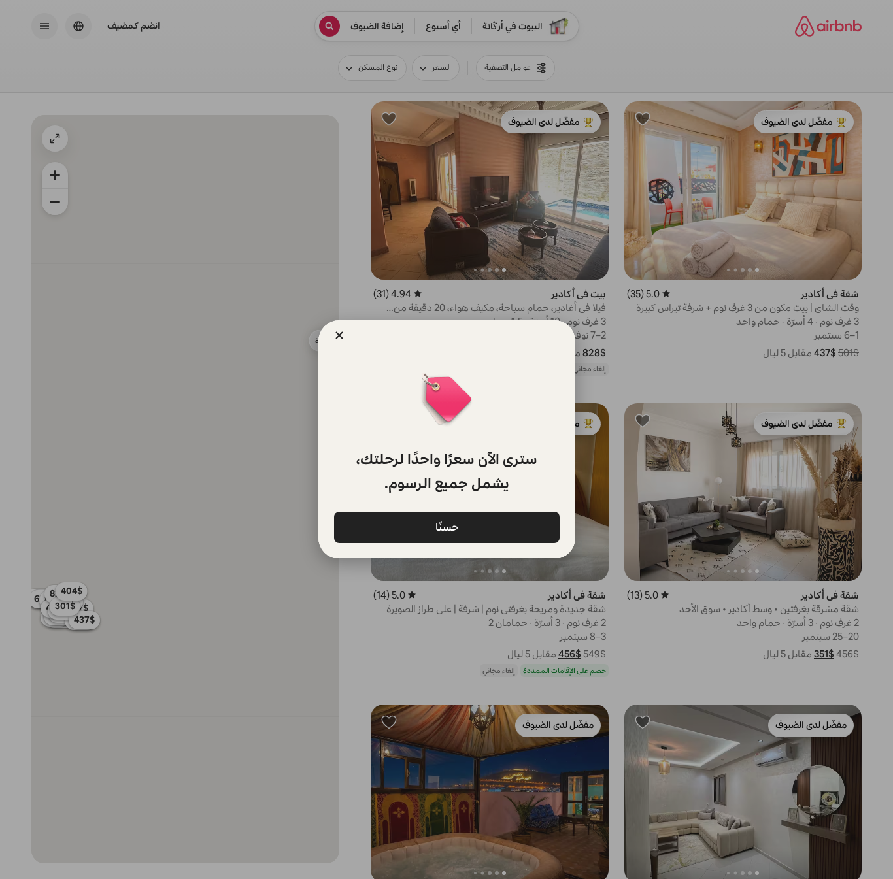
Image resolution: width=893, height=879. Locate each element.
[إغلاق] (339, 335)
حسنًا (446, 526)
